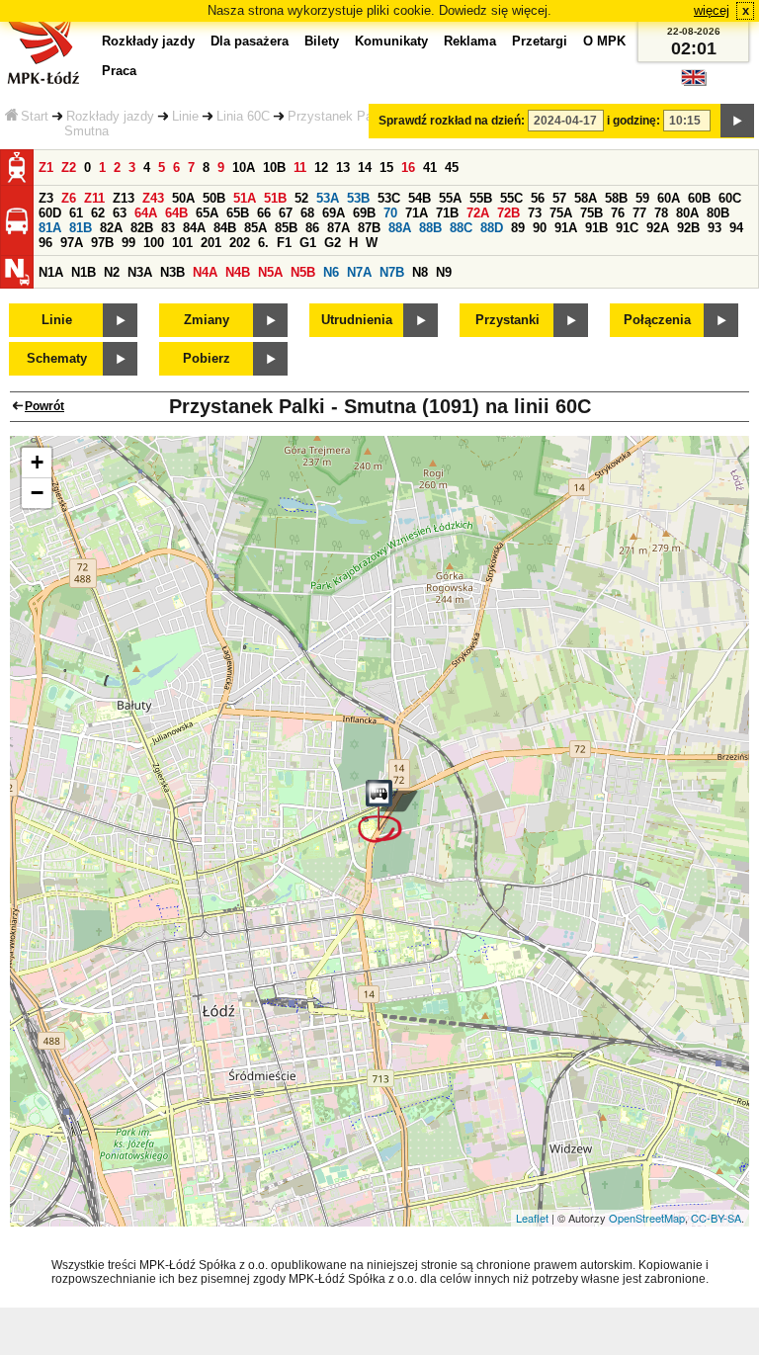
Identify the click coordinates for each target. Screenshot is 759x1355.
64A (145, 213)
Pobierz (206, 358)
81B (80, 227)
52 (301, 198)
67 (286, 213)
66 (264, 213)
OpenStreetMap (647, 1218)
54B (419, 198)
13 (343, 167)
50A (183, 198)
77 (639, 213)
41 (430, 167)
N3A (139, 272)
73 (535, 213)
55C (511, 198)
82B (141, 227)
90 (540, 227)
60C (729, 198)
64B (176, 213)
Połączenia (657, 319)
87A (338, 227)
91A (565, 227)
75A (560, 213)
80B (718, 213)
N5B (303, 272)
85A (255, 227)
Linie (185, 116)
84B (224, 227)
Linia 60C (243, 116)
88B (430, 227)
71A (416, 213)
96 (45, 242)
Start (34, 116)
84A (194, 227)
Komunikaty (391, 41)
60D (50, 213)
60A (668, 198)
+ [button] (37, 462)
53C (389, 198)
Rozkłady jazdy (110, 116)
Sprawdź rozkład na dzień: (452, 120)
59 (642, 198)
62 (98, 213)
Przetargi (539, 41)
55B (480, 198)
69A (333, 213)
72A (477, 213)
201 (211, 242)
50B (214, 198)
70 (390, 213)
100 (153, 242)
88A (399, 227)
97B (102, 242)
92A (657, 227)
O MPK (604, 41)
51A (244, 198)
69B (364, 213)
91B (596, 227)
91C (627, 227)
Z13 (123, 198)
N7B (392, 272)
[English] (694, 82)
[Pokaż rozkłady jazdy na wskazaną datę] (737, 120)
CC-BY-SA (716, 1218)
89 (518, 227)
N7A (359, 272)
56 (538, 198)
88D (491, 227)
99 (128, 242)
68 (307, 213)
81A (50, 227)
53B (358, 198)
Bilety (321, 41)
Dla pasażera (250, 41)
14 (365, 167)
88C (461, 227)
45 (452, 167)
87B (369, 227)
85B (286, 227)
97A (71, 242)
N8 (420, 272)
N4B (237, 272)
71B (447, 213)
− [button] (37, 492)
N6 (331, 272)
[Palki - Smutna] (388, 811)
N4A (205, 272)
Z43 (153, 198)
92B (688, 227)
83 (168, 227)
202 (239, 242)
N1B (83, 272)
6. (263, 242)
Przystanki (507, 319)
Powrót (44, 406)
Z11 (94, 198)
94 (736, 227)
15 (386, 167)
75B (591, 213)
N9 (444, 272)
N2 (112, 272)
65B (237, 213)
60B (699, 198)
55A (450, 198)
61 (76, 213)
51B (275, 198)
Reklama (470, 41)
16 (408, 167)
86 (312, 227)
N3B (172, 272)
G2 (332, 242)
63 (119, 213)
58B (616, 198)
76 (618, 213)
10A (243, 167)
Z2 (68, 167)
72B (508, 213)
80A (687, 213)
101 (182, 242)
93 (714, 227)
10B (274, 167)
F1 (284, 242)
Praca (119, 70)
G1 (307, 242)
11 (300, 167)
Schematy (57, 358)
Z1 (46, 167)
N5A (270, 272)
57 (559, 198)
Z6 (68, 198)
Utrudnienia (356, 319)
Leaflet (532, 1218)
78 (661, 213)
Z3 (46, 198)
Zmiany (206, 319)
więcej (711, 10)
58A (585, 198)
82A (111, 227)
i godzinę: (633, 120)
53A (327, 198)
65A (207, 213)
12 (321, 167)
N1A (51, 272)
